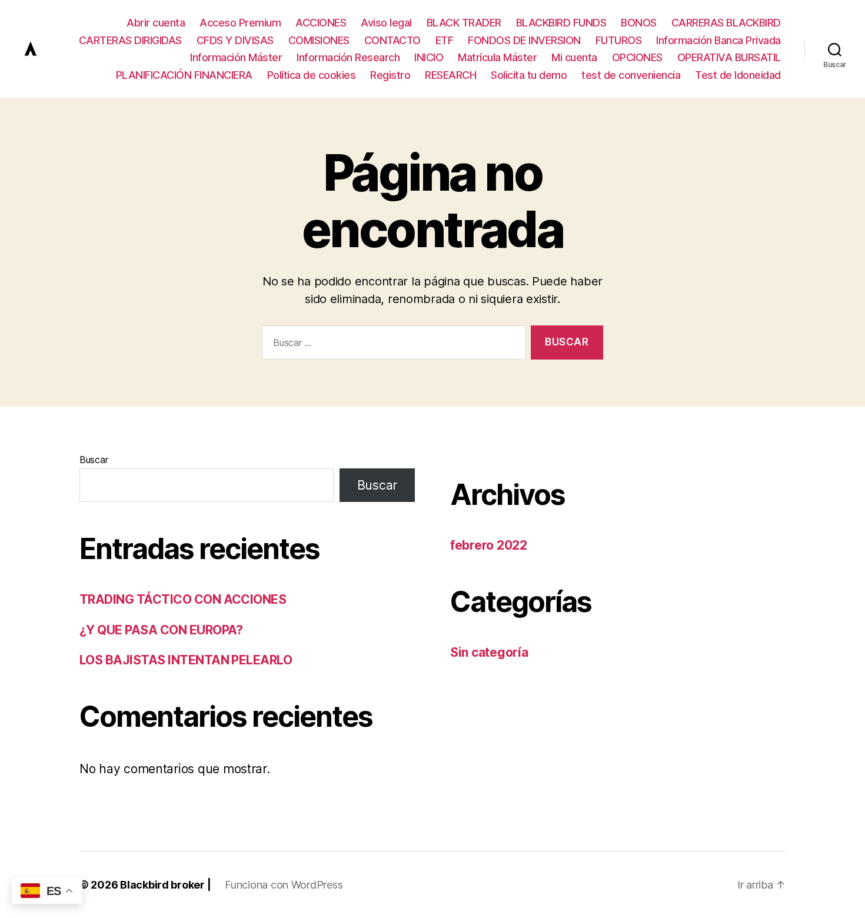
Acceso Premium (240, 22)
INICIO (428, 57)
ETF (444, 40)
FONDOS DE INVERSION (524, 40)
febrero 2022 (488, 545)
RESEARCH (450, 75)
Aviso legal (386, 22)
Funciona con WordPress (283, 885)
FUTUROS (618, 40)
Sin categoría (489, 652)
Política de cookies (311, 75)
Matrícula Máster (497, 57)
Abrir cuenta (156, 22)
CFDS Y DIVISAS (235, 40)
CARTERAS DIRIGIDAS (130, 40)
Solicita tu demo (529, 75)
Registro (390, 75)
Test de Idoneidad (738, 75)
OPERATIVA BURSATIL (729, 57)
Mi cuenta (574, 57)
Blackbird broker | (165, 885)
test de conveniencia (630, 75)
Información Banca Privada (718, 40)
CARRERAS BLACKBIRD (726, 22)
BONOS (639, 22)
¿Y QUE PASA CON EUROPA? (161, 630)
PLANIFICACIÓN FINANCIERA (184, 75)
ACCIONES (320, 22)
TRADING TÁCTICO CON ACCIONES (182, 599)
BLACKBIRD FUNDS (561, 22)
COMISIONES (319, 40)
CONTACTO (392, 40)
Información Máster (236, 57)
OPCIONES (637, 57)
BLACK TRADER (464, 22)
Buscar (93, 459)
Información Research (348, 57)
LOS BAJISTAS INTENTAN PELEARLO (185, 660)
